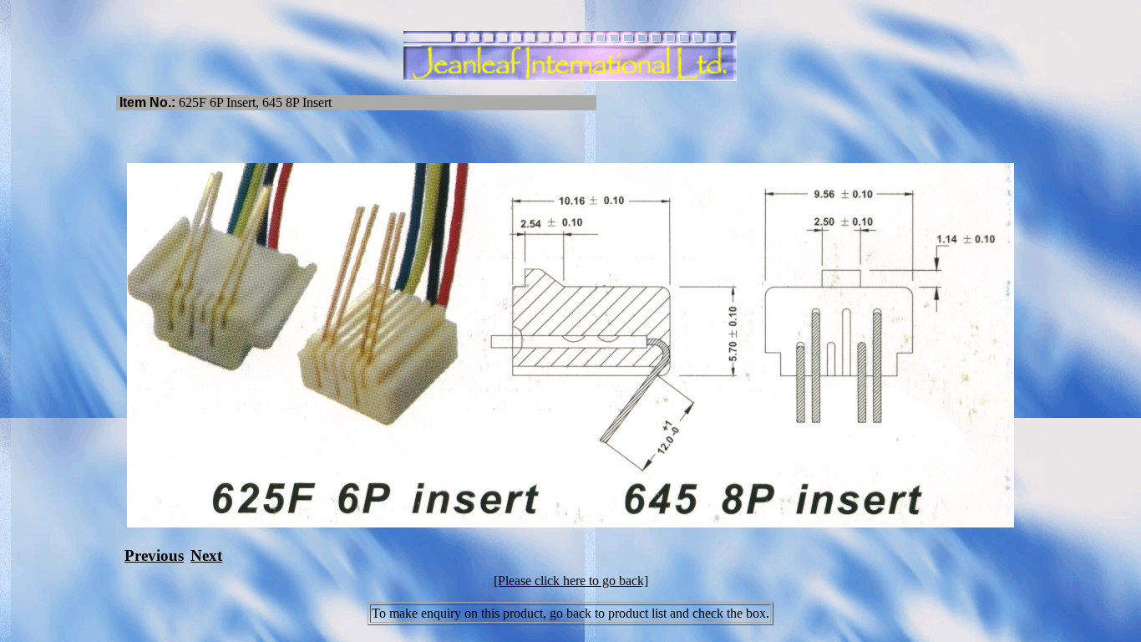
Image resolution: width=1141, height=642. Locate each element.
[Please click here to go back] (571, 580)
